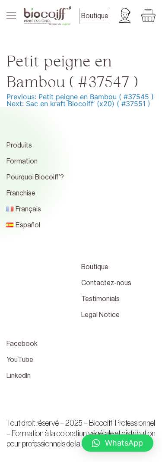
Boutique (94, 16)
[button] (117, 443)
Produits (19, 145)
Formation (22, 161)
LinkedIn (18, 375)
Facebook (22, 343)
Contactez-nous (106, 283)
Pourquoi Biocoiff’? (35, 177)
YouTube (19, 359)
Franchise (20, 193)
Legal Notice (100, 314)
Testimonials (100, 298)
